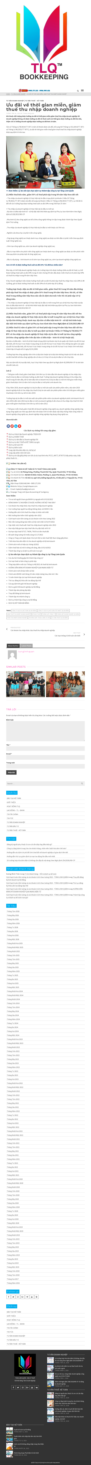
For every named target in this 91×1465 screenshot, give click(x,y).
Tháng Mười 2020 (13, 1187)
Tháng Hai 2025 (13, 983)
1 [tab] (36, 696)
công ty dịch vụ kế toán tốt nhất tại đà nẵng (53, 611)
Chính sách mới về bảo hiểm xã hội (21, 571)
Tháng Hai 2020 (13, 1219)
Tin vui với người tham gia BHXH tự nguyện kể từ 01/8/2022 (30, 499)
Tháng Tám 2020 (13, 1195)
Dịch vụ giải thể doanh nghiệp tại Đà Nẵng (24, 587)
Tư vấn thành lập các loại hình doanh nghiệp (25, 577)
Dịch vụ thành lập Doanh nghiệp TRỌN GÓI (25, 434)
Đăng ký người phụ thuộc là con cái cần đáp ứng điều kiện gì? (29, 844)
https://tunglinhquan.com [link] (27, 486)
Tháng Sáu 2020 (13, 1203)
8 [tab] (55, 696)
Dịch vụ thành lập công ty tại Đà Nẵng (22, 600)
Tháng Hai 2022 (13, 1123)
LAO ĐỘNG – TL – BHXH (16, 810)
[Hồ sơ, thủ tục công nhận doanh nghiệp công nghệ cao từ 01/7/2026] (50, 1376)
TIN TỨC (10, 818)
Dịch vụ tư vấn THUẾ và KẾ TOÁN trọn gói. (24, 442)
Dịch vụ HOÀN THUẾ (16, 437)
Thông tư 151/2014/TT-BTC (73, 127)
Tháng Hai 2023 (13, 1079)
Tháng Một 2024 (13, 1035)
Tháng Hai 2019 (13, 1263)
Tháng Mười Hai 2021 (15, 1131)
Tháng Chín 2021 (13, 1143)
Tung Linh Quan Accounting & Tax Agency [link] (33, 492)
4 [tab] (44, 696)
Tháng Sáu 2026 (13, 919)
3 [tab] (41, 696)
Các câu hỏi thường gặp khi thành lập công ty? (25, 558)
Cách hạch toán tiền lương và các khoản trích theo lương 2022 (31, 518)
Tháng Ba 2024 (12, 1027)
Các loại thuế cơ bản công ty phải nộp (22, 561)
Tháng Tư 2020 (12, 1211)
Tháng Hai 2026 (13, 935)
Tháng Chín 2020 (13, 1191)
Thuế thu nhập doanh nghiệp (17, 618)
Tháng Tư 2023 (12, 1071)
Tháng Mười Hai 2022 (15, 1083)
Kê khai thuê (36, 614)
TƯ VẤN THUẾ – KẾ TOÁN (34, 101)
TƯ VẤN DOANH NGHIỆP (15, 101)
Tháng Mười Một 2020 (15, 1183)
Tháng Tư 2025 (12, 975)
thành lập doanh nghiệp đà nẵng (68, 614)
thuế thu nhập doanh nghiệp (66, 116)
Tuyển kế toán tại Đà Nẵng (22, 1430)
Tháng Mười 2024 (13, 999)
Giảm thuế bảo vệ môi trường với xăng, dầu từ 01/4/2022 (29, 547)
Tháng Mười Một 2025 (15, 947)
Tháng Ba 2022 (12, 1119)
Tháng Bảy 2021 (13, 1151)
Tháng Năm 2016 (13, 1283)
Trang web (10, 763)
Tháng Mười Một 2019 (15, 1231)
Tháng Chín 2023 (13, 1051)
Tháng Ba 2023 (12, 1075)
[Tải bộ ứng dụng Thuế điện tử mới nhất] (9, 1454)
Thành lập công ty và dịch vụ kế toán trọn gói (25, 551)
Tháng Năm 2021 (13, 1159)
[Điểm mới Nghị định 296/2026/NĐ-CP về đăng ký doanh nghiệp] (50, 1384)
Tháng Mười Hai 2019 (15, 1227)
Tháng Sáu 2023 (13, 1063)
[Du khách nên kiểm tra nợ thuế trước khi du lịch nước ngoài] (50, 1368)
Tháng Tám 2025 (13, 959)
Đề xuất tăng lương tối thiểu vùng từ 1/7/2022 (25, 535)
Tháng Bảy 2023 (13, 1059)
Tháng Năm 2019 (13, 1255)
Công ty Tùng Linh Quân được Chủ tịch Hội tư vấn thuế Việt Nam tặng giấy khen (38, 538)
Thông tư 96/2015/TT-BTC (62, 201)
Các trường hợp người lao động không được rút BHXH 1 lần (30, 509)
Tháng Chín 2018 (13, 1271)
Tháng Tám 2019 (13, 1243)
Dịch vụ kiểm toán (15, 447)
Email (9, 754)
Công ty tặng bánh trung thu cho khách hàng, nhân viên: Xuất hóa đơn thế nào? (36, 848)
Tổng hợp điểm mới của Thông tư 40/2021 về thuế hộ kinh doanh (32, 564)
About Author (13, 646)
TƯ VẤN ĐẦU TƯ (13, 826)
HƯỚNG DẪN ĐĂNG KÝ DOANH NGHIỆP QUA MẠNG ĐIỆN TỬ (30, 567)
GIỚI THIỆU (11, 802)
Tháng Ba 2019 (12, 1259)
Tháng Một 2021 (13, 1175)
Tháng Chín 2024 (13, 1003)
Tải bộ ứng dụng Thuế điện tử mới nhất (26, 1453)
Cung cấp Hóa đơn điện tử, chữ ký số (22, 450)
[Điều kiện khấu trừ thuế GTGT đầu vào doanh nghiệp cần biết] (50, 1419)
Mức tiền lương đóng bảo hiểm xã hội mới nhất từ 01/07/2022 (31, 522)
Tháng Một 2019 (13, 1267)
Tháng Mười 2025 (13, 951)
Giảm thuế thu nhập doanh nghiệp (18, 614)
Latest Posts (26, 646)
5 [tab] (47, 696)
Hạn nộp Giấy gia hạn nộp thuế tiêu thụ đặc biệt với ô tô (29, 528)
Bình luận (10, 720)
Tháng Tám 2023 (13, 1055)
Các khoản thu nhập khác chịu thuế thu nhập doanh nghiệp (30, 506)
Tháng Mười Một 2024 (15, 995)
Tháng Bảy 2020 (13, 1199)
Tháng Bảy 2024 (13, 1011)
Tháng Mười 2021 (13, 1139)
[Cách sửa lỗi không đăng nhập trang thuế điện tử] (9, 1446)
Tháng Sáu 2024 (13, 1015)
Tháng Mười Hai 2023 (15, 1039)
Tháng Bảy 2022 (13, 1103)
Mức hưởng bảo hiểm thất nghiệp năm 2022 (24, 515)
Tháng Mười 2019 (13, 1235)
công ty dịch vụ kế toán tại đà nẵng (24, 611)
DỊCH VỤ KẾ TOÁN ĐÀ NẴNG (18, 603)
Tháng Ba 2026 (12, 931)
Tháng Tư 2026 (12, 927)
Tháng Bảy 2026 (13, 915)
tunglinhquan (28, 113)
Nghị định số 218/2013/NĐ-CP (70, 323)
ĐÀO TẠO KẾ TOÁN (14, 798)
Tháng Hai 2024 (13, 1031)
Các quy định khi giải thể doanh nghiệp (22, 584)
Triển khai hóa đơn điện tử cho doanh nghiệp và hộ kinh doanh (31, 541)
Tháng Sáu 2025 (13, 967)
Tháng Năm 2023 (13, 1067)
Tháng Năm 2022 (13, 1111)
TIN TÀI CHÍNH (12, 814)
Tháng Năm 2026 (13, 923)
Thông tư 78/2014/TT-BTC (22, 127)
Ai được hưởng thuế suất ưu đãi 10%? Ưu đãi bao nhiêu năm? (39, 265)
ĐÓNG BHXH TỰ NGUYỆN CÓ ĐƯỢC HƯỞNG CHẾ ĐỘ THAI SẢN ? (32, 502)
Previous (8, 684)
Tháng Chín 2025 (13, 955)
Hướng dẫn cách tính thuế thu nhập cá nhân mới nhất (28, 512)
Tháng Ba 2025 (12, 979)
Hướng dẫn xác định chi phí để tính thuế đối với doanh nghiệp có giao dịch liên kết (37, 852)
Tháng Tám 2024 (13, 1007)
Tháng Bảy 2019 (13, 1247)
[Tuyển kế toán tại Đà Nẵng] (9, 1430)
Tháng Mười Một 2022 (15, 1087)
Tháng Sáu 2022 (13, 1107)
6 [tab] (49, 696)
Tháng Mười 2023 (13, 1047)
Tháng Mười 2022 (13, 1091)
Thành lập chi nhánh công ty (19, 596)
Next (83, 684)
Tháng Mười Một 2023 (15, 1043)
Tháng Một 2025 (13, 987)
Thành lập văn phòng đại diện (19, 590)
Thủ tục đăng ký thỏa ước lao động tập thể (24, 580)
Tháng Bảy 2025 (13, 963)
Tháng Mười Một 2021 (15, 1135)
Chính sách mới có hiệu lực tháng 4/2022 (23, 544)
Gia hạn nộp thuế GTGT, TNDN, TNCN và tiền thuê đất (28, 531)
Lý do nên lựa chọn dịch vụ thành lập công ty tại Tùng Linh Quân (46, 190)
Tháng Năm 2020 (13, 1207)
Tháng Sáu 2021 (13, 1155)
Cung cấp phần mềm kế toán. (19, 453)
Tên (8, 745)
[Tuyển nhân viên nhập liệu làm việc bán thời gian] (9, 1438)
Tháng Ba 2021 (12, 1167)
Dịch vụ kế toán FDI (16, 445)
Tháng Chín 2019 (13, 1239)
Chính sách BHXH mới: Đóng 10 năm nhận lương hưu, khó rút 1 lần (33, 574)
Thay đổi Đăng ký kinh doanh (19, 593)
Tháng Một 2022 (13, 1127)
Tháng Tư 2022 (12, 1115)
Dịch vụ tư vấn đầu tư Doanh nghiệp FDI (23, 439)
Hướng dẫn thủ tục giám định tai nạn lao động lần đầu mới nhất (31, 856)
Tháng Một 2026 (13, 939)
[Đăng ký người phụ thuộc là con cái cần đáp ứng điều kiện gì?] (50, 1395)
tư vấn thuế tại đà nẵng (60, 618)
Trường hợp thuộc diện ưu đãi (39, 618)
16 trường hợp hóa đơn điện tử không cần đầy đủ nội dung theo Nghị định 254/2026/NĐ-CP (41, 860)
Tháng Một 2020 (13, 1223)
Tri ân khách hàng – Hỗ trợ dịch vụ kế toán (40, 874)
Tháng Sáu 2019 (13, 1251)
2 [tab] (39, 696)
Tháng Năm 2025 (13, 971)
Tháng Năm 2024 (13, 1019)
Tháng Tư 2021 (12, 1163)
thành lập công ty (48, 614)
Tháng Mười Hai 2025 (15, 943)
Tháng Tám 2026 (13, 911)
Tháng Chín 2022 (13, 1095)
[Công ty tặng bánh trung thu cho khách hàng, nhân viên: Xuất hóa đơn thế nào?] (50, 1403)
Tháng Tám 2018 (13, 1275)
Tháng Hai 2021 (13, 1171)
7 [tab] (52, 696)
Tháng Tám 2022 (13, 1099)
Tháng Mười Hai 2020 (15, 1179)
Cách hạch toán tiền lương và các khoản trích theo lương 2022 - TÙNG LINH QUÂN (37, 877)
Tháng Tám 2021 (13, 1147)
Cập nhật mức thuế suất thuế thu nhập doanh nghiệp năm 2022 (32, 525)
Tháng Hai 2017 (13, 1279)
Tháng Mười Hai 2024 (15, 991)
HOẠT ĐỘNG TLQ (13, 806)
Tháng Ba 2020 (12, 1215)
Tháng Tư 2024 (12, 1023)
